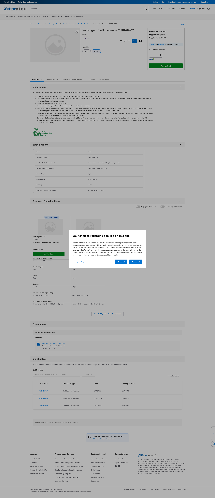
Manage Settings (79, 262)
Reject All (121, 262)
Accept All (136, 262)
